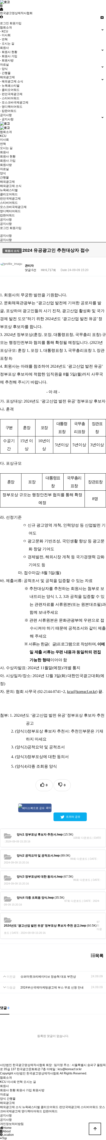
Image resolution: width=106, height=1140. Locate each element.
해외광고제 (7, 181)
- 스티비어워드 (9, 98)
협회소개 (6, 132)
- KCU (4, 31)
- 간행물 (5, 73)
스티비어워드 (9, 202)
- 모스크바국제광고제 (14, 102)
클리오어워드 (9, 194)
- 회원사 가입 (8, 56)
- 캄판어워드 (8, 111)
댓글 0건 (30, 270)
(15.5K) (45, 834)
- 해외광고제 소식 (11, 81)
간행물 (4, 177)
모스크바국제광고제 (13, 207)
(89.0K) (43, 855)
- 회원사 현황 (8, 52)
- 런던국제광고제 (11, 94)
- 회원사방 (7, 60)
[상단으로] (95, 1129)
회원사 (4, 152)
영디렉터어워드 (10, 211)
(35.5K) (40, 897)
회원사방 (6, 165)
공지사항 (6, 219)
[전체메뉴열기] (1, 6)
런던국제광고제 (10, 198)
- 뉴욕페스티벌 (9, 85)
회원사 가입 (8, 160)
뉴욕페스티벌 (9, 190)
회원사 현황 (8, 156)
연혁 (3, 144)
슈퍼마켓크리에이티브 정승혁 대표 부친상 (48, 976)
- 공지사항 (7, 119)
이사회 (4, 139)
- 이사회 (5, 35)
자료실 (4, 169)
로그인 (4, 23)
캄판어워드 (7, 215)
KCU (3, 136)
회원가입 (15, 23)
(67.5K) (45, 876)
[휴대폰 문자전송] (1, 9)
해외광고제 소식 (10, 186)
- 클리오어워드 (9, 90)
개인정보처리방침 (12, 1124)
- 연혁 (4, 39)
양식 (3, 173)
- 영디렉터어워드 (11, 106)
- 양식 (4, 69)
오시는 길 (6, 148)
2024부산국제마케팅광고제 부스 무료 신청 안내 (52, 987)
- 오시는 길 (7, 43)
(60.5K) (50, 925)
